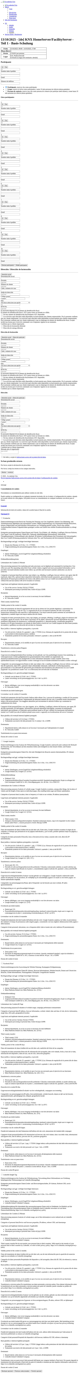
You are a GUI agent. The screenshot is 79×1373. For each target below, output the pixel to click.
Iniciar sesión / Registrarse (13, 34)
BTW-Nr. (4, 306)
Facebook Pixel (8, 963)
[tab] (39, 506)
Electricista (12, 12)
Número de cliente (7, 284)
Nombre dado (5, 71)
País (2, 301)
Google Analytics (9, 741)
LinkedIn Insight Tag (10, 1175)
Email (3, 77)
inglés (11, 27)
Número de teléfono (7, 81)
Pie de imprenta (6, 478)
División (3, 280)
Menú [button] (7, 7)
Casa (10, 9)
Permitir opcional (36, 1371)
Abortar (4, 472)
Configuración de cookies (49, 478)
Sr (2, 67)
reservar (10, 472)
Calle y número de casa (8, 288)
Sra (6, 67)
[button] (4, 506)
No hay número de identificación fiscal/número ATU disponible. (24, 314)
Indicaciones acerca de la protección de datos (31, 457)
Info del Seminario (11, 20)
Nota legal (12, 18)
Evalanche (6, 518)
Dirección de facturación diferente (14, 326)
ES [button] (6, 23)
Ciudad (3, 299)
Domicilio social (6, 274)
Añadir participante (21, 265)
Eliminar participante (8, 265)
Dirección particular (18, 337)
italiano (11, 31)
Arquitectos (13, 16)
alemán (11, 25)
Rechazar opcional (7, 1371)
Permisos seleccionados (22, 1371)
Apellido (13, 71)
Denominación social (8, 276)
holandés (12, 29)
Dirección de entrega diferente (13, 328)
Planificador (13, 14)
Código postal (5, 296)
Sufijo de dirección (7, 292)
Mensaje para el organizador (10, 449)
